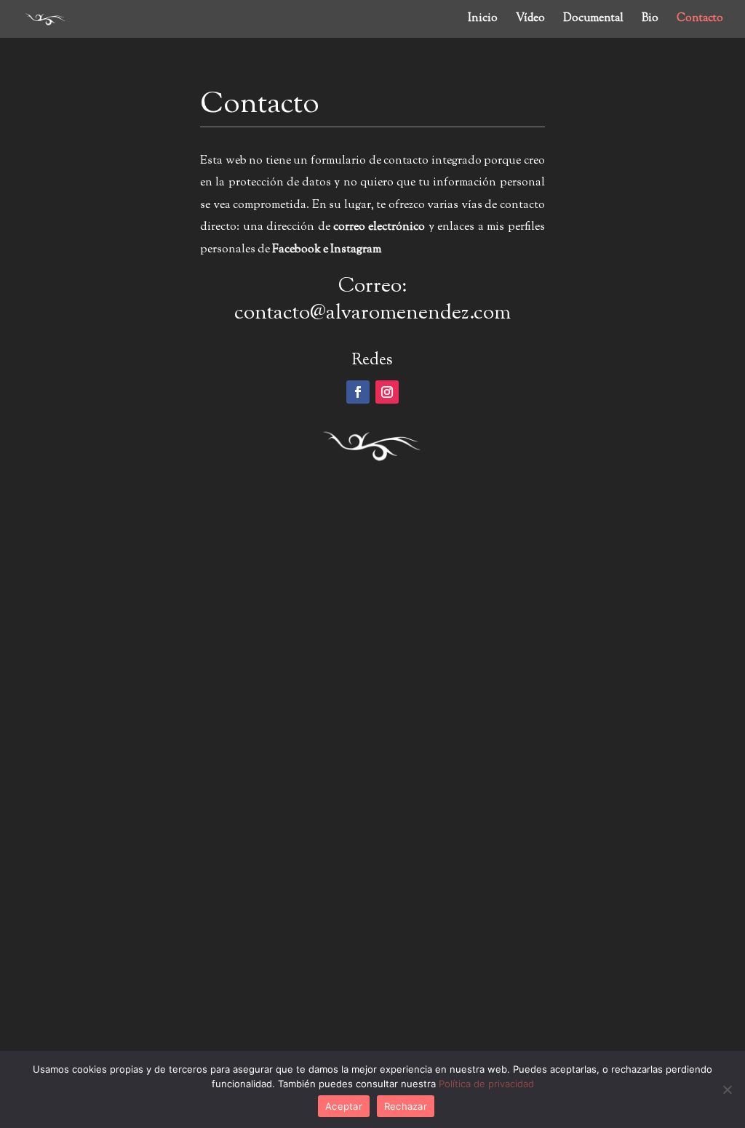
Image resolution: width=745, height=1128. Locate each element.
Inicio (483, 20)
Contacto (700, 20)
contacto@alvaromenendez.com (372, 313)
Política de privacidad (486, 1083)
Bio (650, 20)
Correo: (372, 286)
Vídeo (530, 20)
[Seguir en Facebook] (358, 392)
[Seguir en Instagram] (387, 392)
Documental (593, 20)
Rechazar (405, 1106)
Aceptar (343, 1106)
